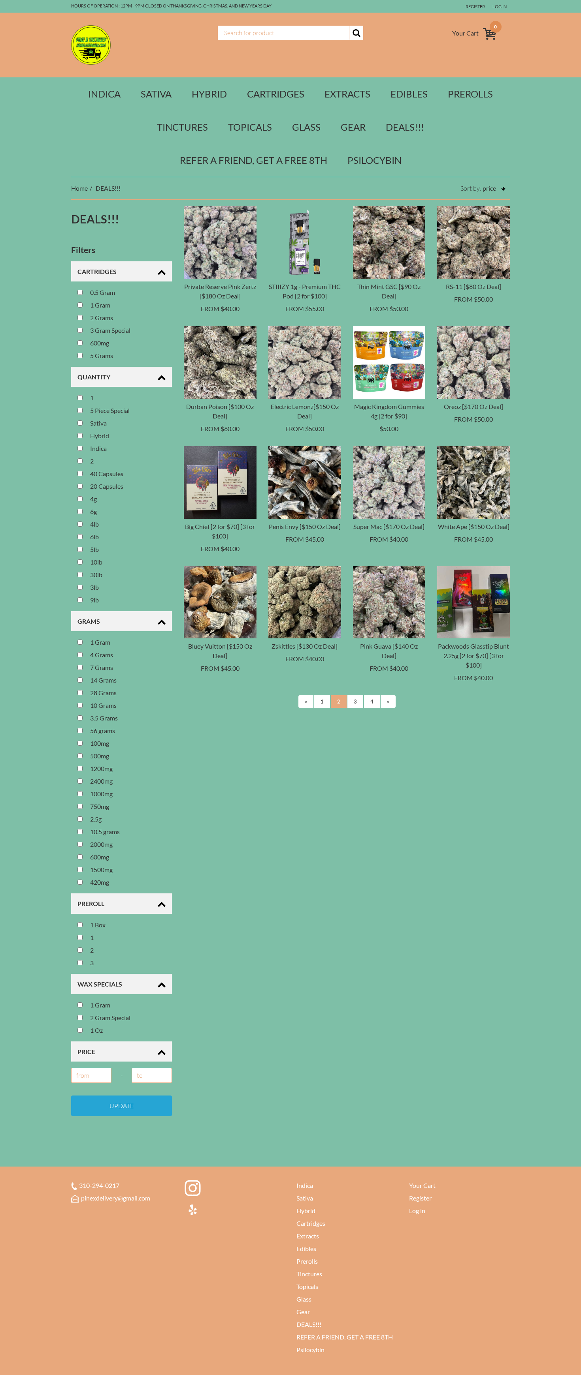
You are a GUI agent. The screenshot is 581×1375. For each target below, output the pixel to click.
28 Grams (103, 692)
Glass (306, 127)
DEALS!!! (405, 127)
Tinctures (182, 127)
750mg (99, 806)
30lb (95, 574)
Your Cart (422, 1185)
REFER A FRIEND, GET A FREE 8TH (253, 160)
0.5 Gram (102, 292)
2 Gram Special (109, 1017)
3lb (94, 587)
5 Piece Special (109, 410)
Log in (499, 6)
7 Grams (101, 667)
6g (93, 511)
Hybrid (209, 93)
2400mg (101, 781)
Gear (353, 127)
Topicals (250, 127)
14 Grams (103, 680)
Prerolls (470, 93)
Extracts (347, 93)
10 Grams (103, 705)
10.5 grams (104, 831)
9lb (94, 600)
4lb (94, 524)
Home (79, 188)
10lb (95, 562)
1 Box (97, 925)
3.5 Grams (103, 718)
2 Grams (101, 317)
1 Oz (96, 1030)
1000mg (101, 793)
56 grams (102, 730)
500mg (99, 756)
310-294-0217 (99, 1185)
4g (93, 499)
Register (475, 6)
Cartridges (275, 93)
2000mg (101, 844)
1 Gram (99, 305)
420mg (99, 882)
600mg (99, 343)
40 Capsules (106, 473)
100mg (99, 743)
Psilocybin (374, 160)
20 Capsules (106, 486)
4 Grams (101, 654)
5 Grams (101, 355)
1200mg (101, 768)
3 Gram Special (109, 330)
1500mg (101, 869)
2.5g (95, 819)
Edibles (409, 93)
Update (121, 1106)
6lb (94, 536)
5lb (94, 549)
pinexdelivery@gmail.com (115, 1198)
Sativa (156, 93)
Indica (104, 93)
